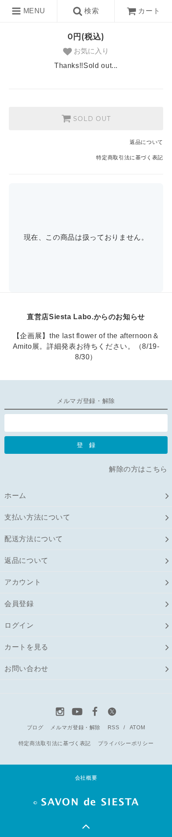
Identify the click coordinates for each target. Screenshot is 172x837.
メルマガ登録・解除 (75, 727)
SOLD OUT (91, 119)
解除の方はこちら (138, 469)
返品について (146, 142)
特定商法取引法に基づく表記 (55, 743)
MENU (33, 11)
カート (149, 11)
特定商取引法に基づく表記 (129, 158)
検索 (90, 11)
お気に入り (90, 51)
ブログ (35, 727)
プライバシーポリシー (125, 743)
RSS (114, 727)
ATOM (138, 727)
